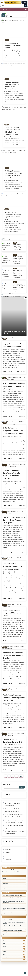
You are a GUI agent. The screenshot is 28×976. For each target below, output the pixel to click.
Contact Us (5, 881)
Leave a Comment (21, 349)
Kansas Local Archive (10, 2)
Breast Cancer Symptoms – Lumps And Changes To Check (13, 613)
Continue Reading (7, 371)
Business (4, 951)
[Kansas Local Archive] (2, 2)
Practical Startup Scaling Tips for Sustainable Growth (13, 925)
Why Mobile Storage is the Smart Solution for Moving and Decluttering (14, 923)
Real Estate (5, 948)
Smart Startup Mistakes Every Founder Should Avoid (13, 928)
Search (7, 785)
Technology (5, 957)
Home (6, 40)
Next (21, 776)
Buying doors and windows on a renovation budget (14, 45)
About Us (4, 878)
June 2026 (7, 856)
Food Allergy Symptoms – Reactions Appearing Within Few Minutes (14, 697)
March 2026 (8, 859)
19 (16, 776)
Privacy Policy (5, 883)
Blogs (4, 940)
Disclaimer (5, 886)
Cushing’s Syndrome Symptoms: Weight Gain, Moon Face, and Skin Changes (13, 174)
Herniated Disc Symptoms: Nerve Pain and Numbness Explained (13, 655)
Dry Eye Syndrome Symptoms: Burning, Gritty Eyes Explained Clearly (13, 742)
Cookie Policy (5, 888)
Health (6, 79)
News (4, 954)
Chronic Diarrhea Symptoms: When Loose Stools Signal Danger (12, 566)
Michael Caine (9, 50)
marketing (8, 91)
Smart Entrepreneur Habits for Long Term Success (12, 930)
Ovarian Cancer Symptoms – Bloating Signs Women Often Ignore (12, 215)
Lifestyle (4, 946)
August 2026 (8, 849)
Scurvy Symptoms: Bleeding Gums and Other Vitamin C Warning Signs (11, 85)
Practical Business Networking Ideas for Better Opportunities (12, 933)
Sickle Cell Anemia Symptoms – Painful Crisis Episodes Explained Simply (12, 130)
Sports (4, 959)
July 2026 (7, 852)
